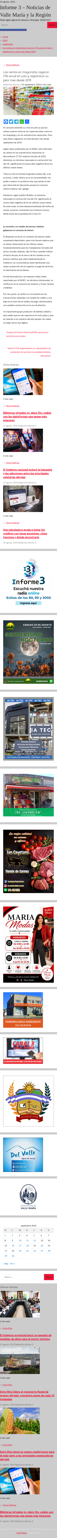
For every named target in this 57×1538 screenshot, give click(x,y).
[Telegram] (16, 121)
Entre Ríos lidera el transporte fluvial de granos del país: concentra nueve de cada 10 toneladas (27, 1395)
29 (6, 1256)
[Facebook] (5, 121)
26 (34, 1251)
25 (27, 1251)
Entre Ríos (7, 1328)
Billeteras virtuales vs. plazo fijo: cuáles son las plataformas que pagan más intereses (27, 416)
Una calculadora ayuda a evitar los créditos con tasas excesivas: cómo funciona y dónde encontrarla (25, 533)
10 (20, 1240)
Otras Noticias (12, 65)
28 (49, 1251)
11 (27, 1240)
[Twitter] (11, 121)
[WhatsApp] (21, 121)
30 (13, 1256)
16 (13, 1246)
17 (20, 1246)
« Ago (5, 1264)
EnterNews (22, 1533)
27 (42, 1251)
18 (27, 1246)
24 (20, 1251)
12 (34, 1240)
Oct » (12, 1264)
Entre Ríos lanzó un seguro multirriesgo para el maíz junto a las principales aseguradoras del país (27, 1455)
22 (6, 1251)
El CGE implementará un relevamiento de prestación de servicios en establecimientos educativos (29, 352)
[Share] (27, 121)
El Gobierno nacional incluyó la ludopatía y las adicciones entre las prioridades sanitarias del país (27, 473)
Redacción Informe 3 (12, 85)
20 (42, 1246)
